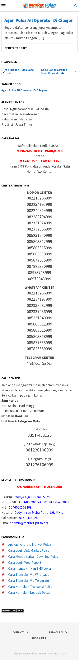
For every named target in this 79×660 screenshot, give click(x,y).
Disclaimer (39, 638)
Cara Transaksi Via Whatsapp (28, 574)
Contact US (20, 632)
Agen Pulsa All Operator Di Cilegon (39, 20)
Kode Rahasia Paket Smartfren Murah (54, 71)
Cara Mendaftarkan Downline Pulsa (33, 556)
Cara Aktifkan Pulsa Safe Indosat (17, 71)
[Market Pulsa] (39, 5)
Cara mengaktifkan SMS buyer (29, 568)
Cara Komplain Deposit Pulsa (29, 592)
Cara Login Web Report (24, 562)
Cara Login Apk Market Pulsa (28, 550)
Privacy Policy (58, 632)
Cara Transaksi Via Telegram (28, 580)
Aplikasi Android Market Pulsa (29, 544)
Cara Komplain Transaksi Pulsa (30, 586)
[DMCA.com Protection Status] (12, 610)
